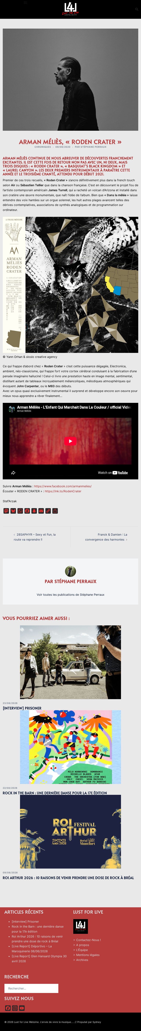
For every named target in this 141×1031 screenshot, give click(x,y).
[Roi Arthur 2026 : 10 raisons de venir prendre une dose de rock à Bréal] (70, 831)
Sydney (97, 1021)
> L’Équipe (80, 950)
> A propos (81, 945)
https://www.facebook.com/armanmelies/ (63, 486)
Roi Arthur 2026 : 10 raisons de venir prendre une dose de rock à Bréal (68, 877)
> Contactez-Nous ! (87, 940)
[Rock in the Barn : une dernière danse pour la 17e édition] (70, 747)
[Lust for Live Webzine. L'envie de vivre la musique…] (70, 9)
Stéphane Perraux (93, 146)
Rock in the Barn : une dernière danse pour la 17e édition (55, 793)
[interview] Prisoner (22, 708)
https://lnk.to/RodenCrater (63, 491)
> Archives (80, 960)
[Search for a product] (136, 9)
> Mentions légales (86, 955)
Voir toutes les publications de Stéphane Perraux (70, 594)
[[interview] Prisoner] (70, 662)
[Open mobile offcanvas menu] (25, 2)
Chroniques (43, 146)
